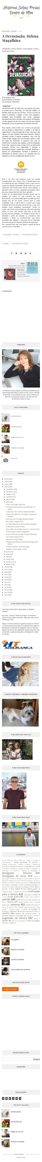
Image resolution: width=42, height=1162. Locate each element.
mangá (16, 892)
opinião (6, 243)
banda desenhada (21, 862)
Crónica (13, 868)
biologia (20, 864)
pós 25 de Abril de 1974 (9, 907)
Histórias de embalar (17, 448)
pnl (32, 902)
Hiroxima (23, 881)
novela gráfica (14, 896)
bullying (28, 864)
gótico (37, 879)
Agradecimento (6, 862)
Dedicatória (35, 868)
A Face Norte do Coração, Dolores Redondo (21, 534)
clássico (20, 866)
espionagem (5, 879)
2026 (6, 479)
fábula (13, 879)
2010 (6, 595)
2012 (6, 590)
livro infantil (15, 889)
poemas (15, 904)
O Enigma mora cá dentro (31, 897)
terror (36, 918)
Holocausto (34, 883)
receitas (24, 909)
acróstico (35, 860)
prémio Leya (23, 907)
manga (10, 892)
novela (4, 897)
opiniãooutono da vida (23, 900)
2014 (6, 585)
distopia (24, 871)
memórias (22, 892)
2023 (6, 487)
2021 (6, 569)
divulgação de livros (29, 234)
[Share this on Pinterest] (21, 253)
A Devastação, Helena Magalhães (17, 532)
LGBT (22, 885)
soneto (20, 916)
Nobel (35, 895)
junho (8, 552)
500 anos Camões (25, 860)
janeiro (8, 564)
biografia (35, 862)
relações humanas (26, 911)
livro (32, 887)
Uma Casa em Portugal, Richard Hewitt (19, 519)
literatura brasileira (32, 885)
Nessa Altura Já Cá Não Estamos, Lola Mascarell (22, 529)
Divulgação (34, 871)
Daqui (27, 868)
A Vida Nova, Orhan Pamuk (15, 527)
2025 (6, 481)
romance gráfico (31, 913)
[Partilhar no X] (16, 253)
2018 (6, 577)
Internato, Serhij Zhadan (14, 539)
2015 (6, 582)
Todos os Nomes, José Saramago (17, 546)
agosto (9, 499)
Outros (10, 902)
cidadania (13, 866)
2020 (6, 572)
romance (18, 913)
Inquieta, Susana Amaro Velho (16, 549)
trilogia (6, 923)
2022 (6, 567)
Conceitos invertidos (17, 959)
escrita (36, 876)
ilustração (15, 885)
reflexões (13, 911)
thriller (5, 920)
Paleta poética (23, 902)
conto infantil (36, 866)
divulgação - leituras (9, 31)
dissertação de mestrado (10, 871)
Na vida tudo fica (16, 427)
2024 (6, 484)
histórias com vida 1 (33, 881)
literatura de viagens (8, 887)
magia (4, 892)
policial (35, 905)
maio (8, 554)
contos (6, 868)
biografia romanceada (9, 864)
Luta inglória (15, 940)
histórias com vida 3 (8, 883)
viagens (12, 923)
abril (8, 557)
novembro (10, 492)
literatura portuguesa (22, 887)
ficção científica (28, 879)
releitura (36, 911)
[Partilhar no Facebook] (11, 253)
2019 (6, 574)
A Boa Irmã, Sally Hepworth (15, 504)
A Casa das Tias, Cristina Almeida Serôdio (20, 512)
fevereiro (9, 562)
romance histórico (8, 916)
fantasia (19, 879)
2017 (6, 580)
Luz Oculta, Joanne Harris (15, 537)
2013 (6, 587)
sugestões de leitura (19, 243)
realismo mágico (14, 909)
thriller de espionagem (18, 921)
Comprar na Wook (10, 989)
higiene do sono (14, 881)
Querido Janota (16, 416)
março (8, 559)
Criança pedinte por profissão (20, 969)
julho (8, 502)
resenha (5, 913)
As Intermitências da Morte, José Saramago (21, 524)
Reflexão (5, 911)
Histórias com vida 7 (22, 883)
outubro (9, 494)
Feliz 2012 (14, 458)
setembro (10, 497)
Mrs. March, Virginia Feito (14, 521)
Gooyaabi (21, 1157)
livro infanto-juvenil (30, 889)
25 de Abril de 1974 (9, 860)
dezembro (10, 489)
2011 (6, 592)
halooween (5, 881)
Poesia (28, 905)
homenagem (5, 885)
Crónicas (21, 868)
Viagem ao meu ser (17, 437)
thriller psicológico (33, 921)
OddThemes (19, 1154)
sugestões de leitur (33, 916)
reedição (34, 909)
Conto (27, 866)
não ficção (27, 895)
